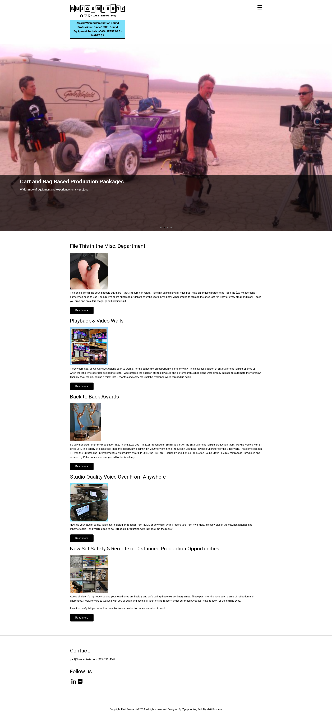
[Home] (97, 10)
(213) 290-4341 (106, 659)
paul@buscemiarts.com (83, 659)
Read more (84, 311)
